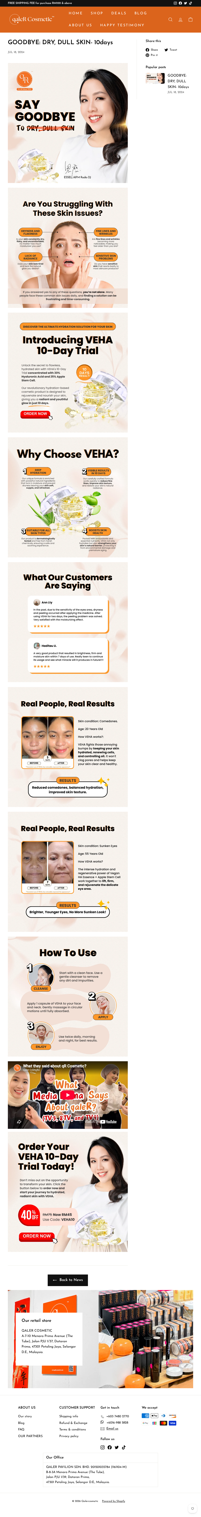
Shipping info (68, 1416)
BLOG (140, 13)
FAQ (21, 1429)
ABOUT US (80, 25)
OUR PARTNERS (30, 1436)
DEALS (119, 13)
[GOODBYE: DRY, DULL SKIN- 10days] (155, 78)
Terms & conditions (72, 1429)
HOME (76, 13)
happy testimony (122, 25)
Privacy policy (69, 1436)
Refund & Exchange (73, 1423)
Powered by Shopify (113, 1501)
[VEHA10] (68, 431)
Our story (25, 1416)
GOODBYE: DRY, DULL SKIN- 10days (178, 81)
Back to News (70, 1280)
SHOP (97, 13)
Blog (21, 1423)
